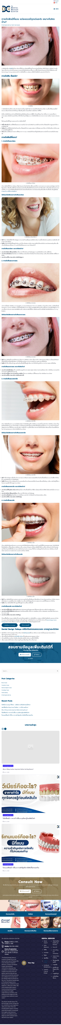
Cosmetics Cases (5, 685)
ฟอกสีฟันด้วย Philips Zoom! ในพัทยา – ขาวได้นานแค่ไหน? (15, 707)
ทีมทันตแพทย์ (27, 632)
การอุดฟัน (55, 964)
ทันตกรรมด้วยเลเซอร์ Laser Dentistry (56, 942)
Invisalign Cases (5, 690)
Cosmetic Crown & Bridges (46, 971)
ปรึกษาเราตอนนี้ (25, 625)
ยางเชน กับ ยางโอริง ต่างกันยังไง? (9, 191)
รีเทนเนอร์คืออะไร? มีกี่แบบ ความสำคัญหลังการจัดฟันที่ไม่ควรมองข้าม (17, 715)
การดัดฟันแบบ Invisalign (9, 625)
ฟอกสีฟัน (46, 958)
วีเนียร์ (45, 955)
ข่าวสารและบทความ (6, 25)
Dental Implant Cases (7, 687)
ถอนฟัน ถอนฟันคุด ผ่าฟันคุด (56, 969)
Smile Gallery (5, 692)
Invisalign (46, 952)
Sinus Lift (55, 947)
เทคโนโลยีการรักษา (18, 636)
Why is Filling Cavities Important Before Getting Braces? (15, 710)
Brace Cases (4, 682)
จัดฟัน (11, 68)
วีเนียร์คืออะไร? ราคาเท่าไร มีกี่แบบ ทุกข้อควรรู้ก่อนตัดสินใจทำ (15, 712)
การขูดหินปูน (56, 973)
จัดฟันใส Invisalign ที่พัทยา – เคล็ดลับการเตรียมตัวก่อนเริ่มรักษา (16, 704)
